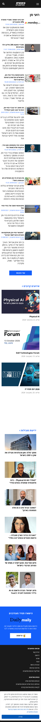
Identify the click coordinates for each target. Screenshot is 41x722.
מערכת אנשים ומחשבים (17, 112)
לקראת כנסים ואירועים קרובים (30, 687)
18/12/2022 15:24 (10, 150)
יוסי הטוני (21, 24)
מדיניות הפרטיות (34, 668)
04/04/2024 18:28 (10, 82)
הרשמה (19, 635)
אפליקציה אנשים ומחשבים (31, 671)
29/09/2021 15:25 (11, 183)
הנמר (37, 662)
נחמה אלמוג (20, 49)
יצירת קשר (36, 652)
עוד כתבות (20, 273)
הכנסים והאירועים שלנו (32, 681)
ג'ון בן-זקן (21, 183)
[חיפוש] (3, 4)
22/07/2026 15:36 (11, 24)
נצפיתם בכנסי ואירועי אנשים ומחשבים (27, 684)
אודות (37, 658)
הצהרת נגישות (34, 665)
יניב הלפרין (21, 82)
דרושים (37, 655)
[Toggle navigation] (36, 4)
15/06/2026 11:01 (9, 49)
